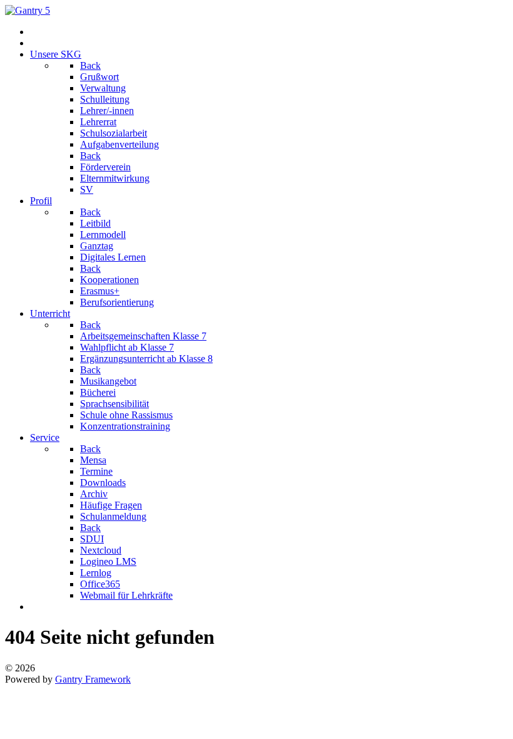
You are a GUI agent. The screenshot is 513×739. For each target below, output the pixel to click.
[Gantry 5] (27, 10)
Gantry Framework (93, 679)
